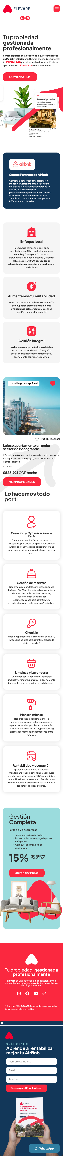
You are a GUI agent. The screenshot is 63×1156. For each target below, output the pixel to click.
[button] (57, 8)
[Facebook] (27, 18)
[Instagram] (22, 18)
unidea (31, 1009)
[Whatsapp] (44, 993)
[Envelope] (36, 993)
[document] (31, 1088)
